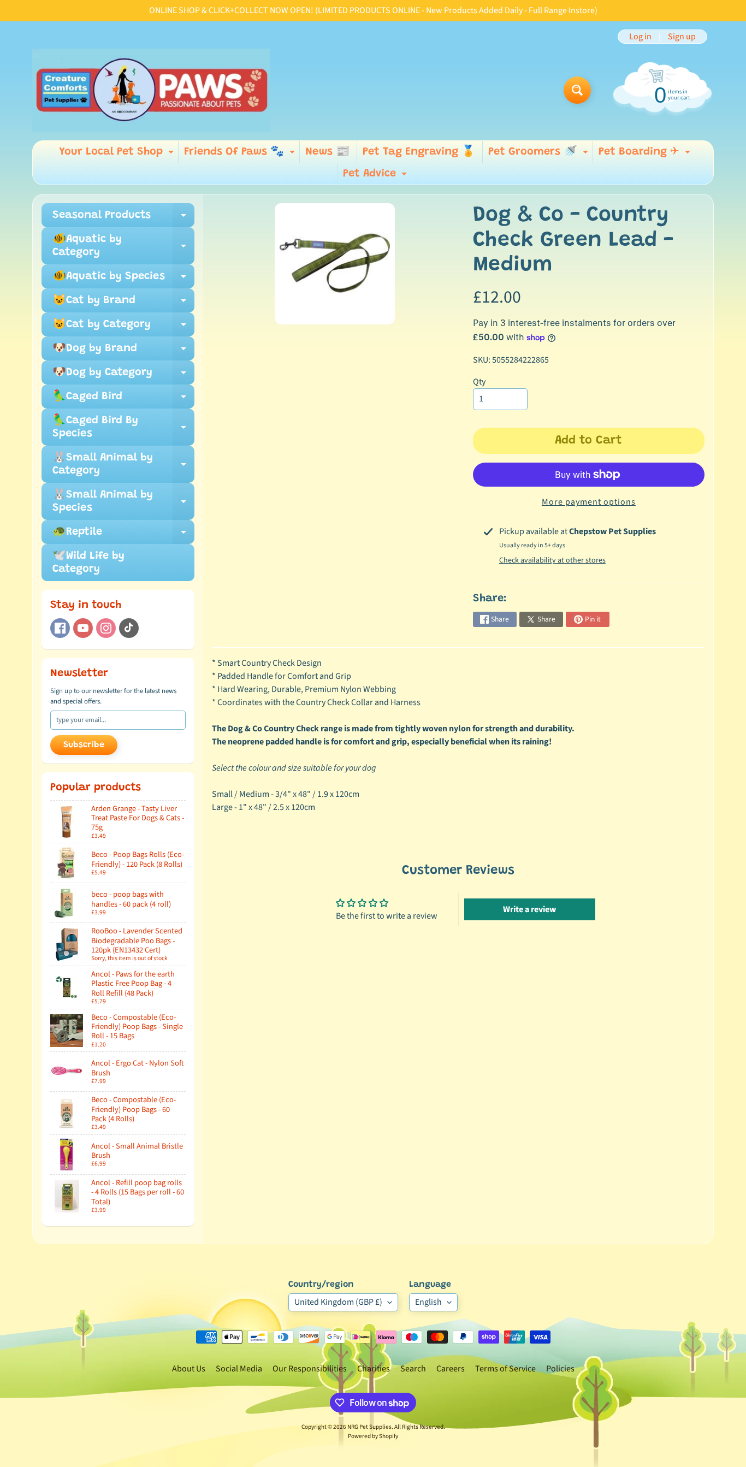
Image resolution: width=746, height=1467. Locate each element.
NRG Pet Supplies (369, 1427)
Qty (479, 382)
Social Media (239, 1369)
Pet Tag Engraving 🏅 (419, 151)
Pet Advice (376, 176)
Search (413, 1369)
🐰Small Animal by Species (123, 501)
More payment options (589, 502)
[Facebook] (60, 628)
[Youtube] (83, 628)
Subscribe (83, 745)
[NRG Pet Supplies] (151, 90)
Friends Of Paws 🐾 (241, 154)
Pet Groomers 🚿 (539, 154)
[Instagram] (106, 628)
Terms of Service (505, 1369)
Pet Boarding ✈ (646, 154)
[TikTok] (129, 628)
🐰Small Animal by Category (123, 464)
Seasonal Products (123, 218)
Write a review (529, 909)
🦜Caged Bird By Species (123, 427)
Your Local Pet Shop (117, 154)
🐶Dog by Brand (123, 351)
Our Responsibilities (310, 1369)
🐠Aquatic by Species (123, 279)
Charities (373, 1369)
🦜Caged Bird (123, 400)
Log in (640, 36)
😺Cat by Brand (123, 303)
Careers (450, 1369)
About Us (188, 1369)
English (428, 1302)
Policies (560, 1369)
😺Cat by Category (123, 327)
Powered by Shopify (373, 1436)
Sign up (682, 36)
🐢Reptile (123, 535)
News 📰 (327, 151)
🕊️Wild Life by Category (88, 563)
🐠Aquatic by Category (123, 246)
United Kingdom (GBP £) (338, 1302)
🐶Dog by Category (123, 376)
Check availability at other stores (552, 560)
